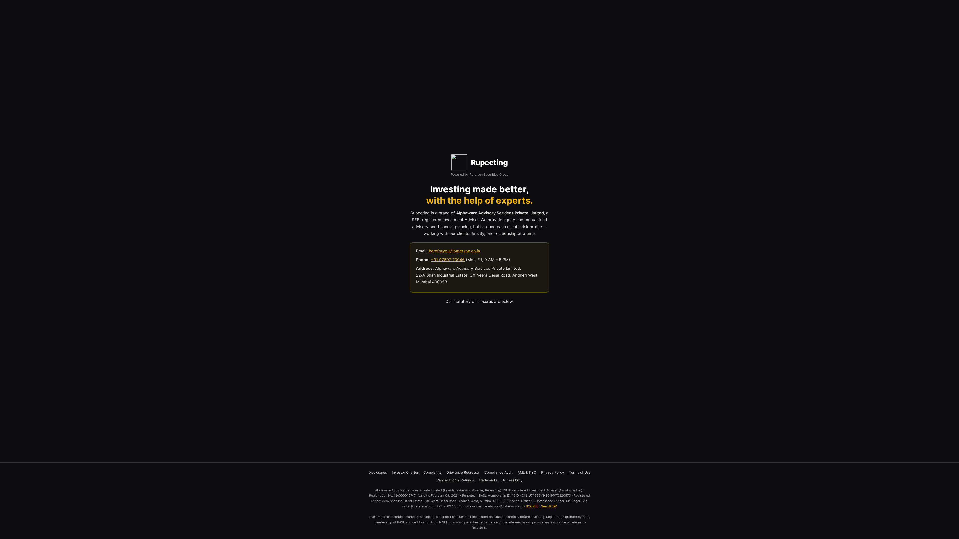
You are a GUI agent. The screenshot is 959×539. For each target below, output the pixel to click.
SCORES (532, 506)
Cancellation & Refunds (455, 480)
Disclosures (377, 472)
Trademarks (488, 480)
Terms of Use (580, 472)
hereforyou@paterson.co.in (454, 250)
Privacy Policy (552, 472)
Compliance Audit (498, 472)
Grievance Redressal (463, 472)
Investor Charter (405, 472)
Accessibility (513, 480)
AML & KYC (527, 472)
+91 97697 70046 (448, 259)
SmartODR (549, 506)
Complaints (432, 472)
